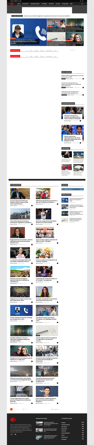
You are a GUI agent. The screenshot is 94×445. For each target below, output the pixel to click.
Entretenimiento (49, 50)
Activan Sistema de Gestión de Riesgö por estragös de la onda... (21, 318)
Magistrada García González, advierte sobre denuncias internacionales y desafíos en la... (21, 241)
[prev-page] (62, 98)
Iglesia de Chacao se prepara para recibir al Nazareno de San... (50, 430)
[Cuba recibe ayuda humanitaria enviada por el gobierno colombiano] (21, 213)
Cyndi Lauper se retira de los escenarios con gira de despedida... (66, 160)
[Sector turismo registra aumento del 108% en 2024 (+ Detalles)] (47, 232)
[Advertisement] (47, 10)
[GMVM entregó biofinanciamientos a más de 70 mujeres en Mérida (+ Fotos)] (47, 193)
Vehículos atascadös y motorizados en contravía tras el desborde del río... (21, 379)
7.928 (23, 409)
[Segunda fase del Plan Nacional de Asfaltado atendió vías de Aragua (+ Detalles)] (39, 424)
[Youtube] (83, 1)
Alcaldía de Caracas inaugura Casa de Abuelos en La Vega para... (21, 358)
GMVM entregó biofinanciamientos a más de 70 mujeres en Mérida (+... (46, 201)
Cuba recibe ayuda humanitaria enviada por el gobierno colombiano (20, 221)
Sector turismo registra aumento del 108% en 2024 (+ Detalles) (46, 240)
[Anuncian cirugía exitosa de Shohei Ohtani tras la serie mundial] (47, 213)
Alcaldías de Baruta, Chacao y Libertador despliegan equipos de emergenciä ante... (20, 339)
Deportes (51, 3)
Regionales (50, 26)
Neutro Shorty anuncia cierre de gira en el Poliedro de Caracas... (78, 173)
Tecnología (65, 3)
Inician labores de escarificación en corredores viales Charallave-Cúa (70, 92)
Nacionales (25, 3)
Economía (44, 3)
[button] (82, 4)
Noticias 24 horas (14, 45)
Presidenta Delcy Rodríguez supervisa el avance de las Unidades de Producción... (47, 359)
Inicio (19, 3)
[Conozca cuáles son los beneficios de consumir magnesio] (47, 252)
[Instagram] (80, 1)
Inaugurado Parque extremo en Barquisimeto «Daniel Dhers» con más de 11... (50, 437)
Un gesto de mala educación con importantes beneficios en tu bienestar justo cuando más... (71, 84)
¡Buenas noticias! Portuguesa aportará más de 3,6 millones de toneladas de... (19, 280)
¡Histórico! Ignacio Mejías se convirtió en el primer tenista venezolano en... (78, 161)
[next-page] (64, 98)
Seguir (81, 189)
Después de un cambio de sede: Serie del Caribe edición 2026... (20, 299)
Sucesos (58, 3)
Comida (30, 50)
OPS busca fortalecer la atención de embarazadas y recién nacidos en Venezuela (72, 117)
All (26, 50)
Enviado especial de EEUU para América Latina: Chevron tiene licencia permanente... (19, 202)
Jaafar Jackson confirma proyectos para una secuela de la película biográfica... (46, 400)
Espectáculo (13, 257)
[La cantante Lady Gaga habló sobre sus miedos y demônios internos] (21, 252)
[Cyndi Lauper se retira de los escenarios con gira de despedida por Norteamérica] (66, 154)
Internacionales (35, 3)
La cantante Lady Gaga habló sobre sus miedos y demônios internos (20, 260)
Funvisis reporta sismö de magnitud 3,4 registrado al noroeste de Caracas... (46, 339)
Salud (37, 257)
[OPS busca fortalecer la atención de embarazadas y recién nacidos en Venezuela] (72, 113)
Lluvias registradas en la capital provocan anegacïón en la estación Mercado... (20, 400)
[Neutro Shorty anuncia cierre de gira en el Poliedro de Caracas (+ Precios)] (78, 167)
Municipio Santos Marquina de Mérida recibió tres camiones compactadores (65, 173)
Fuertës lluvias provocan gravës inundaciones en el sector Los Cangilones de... (45, 379)
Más (71, 3)
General (49, 40)
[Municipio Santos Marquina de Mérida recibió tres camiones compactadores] (66, 167)
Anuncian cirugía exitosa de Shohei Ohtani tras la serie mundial (46, 221)
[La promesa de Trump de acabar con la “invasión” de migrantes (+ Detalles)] (47, 271)
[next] (82, 16)
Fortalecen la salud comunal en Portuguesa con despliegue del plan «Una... (46, 319)
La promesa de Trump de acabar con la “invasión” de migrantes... (46, 279)
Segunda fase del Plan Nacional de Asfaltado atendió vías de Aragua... (51, 423)
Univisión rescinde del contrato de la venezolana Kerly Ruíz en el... (46, 299)
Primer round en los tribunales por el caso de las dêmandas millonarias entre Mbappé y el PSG (72, 139)
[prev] (79, 16)
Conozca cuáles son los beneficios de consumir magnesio (46, 260)
